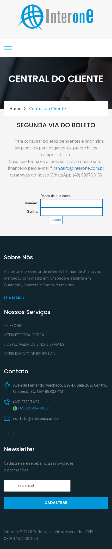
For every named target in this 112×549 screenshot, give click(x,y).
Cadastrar (56, 502)
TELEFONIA (13, 326)
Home (15, 108)
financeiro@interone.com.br (77, 168)
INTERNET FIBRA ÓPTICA (24, 335)
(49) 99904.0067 (33, 408)
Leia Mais (13, 297)
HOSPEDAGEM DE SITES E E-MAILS (34, 345)
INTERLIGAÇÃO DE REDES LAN (29, 354)
